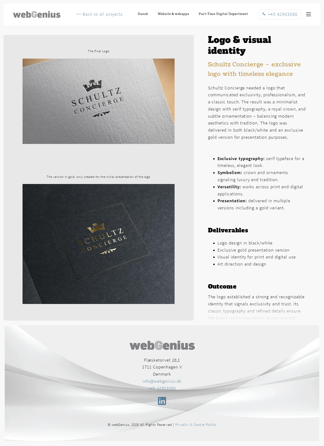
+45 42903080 (162, 388)
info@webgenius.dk (162, 381)
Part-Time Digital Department (223, 14)
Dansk (143, 14)
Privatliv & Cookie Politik (195, 425)
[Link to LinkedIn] (162, 401)
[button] (308, 14)
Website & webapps (173, 14)
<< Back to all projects (99, 14)
